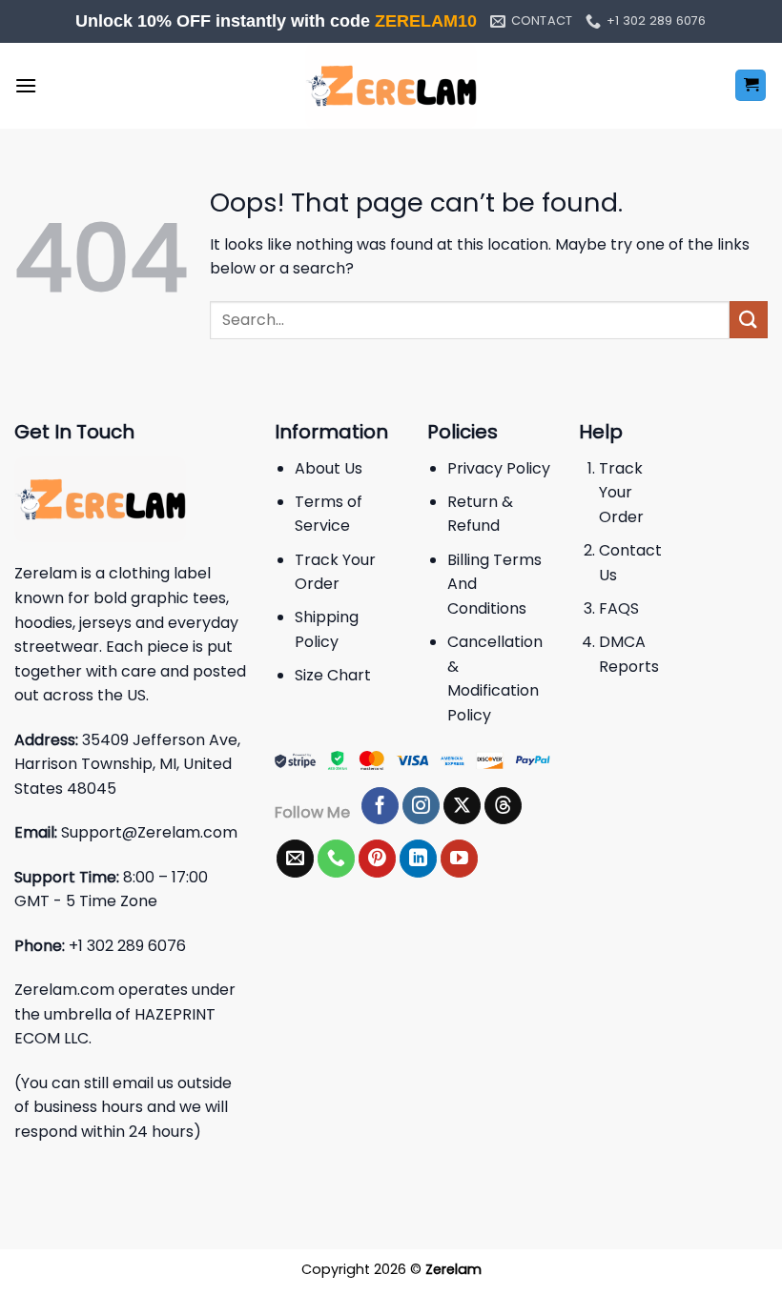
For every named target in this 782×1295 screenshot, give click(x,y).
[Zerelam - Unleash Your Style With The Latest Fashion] (391, 86)
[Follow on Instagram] (421, 806)
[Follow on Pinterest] (377, 859)
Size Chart (333, 675)
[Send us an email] (295, 859)
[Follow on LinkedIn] (418, 859)
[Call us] (336, 859)
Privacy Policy (498, 468)
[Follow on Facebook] (380, 806)
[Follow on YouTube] (459, 859)
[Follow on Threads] (503, 806)
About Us (328, 468)
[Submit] (749, 319)
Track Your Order (621, 492)
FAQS (619, 608)
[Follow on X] (462, 806)
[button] (25, 85)
